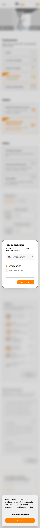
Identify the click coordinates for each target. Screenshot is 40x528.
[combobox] (20, 257)
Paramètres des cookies (20, 514)
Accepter (20, 520)
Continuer (26, 282)
